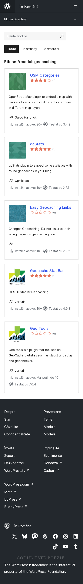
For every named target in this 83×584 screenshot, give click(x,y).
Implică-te (51, 448)
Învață (9, 448)
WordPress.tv (17, 470)
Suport (9, 455)
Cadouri (52, 470)
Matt (10, 492)
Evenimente (53, 455)
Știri (7, 419)
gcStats (37, 144)
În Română (22, 526)
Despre (9, 412)
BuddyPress (15, 507)
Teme (48, 419)
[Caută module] (62, 36)
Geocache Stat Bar (47, 270)
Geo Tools (39, 328)
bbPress (12, 499)
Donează (53, 463)
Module (49, 427)
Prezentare (52, 412)
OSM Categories (45, 75)
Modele (50, 434)
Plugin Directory (15, 19)
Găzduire (11, 427)
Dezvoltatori (14, 463)
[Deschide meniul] (76, 6)
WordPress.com (18, 484)
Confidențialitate (17, 434)
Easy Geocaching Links (50, 207)
